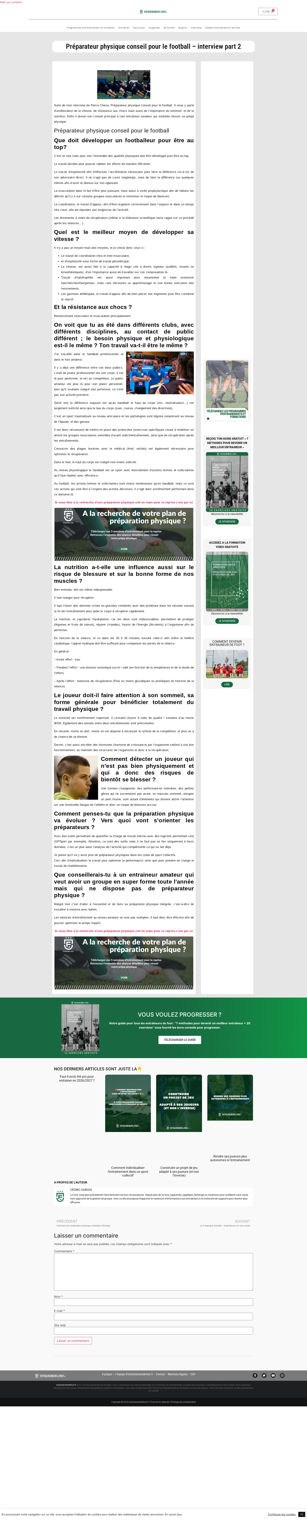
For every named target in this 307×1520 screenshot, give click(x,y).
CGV (193, 1374)
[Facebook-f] (255, 1375)
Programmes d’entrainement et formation (91, 27)
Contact (160, 1374)
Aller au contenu (11, 2)
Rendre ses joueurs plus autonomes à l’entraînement (230, 1158)
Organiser (154, 27)
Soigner (182, 27)
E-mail (59, 1310)
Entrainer (124, 27)
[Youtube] (273, 1375)
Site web (60, 1325)
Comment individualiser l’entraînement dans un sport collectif (128, 1171)
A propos (107, 1374)
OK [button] (301, 1514)
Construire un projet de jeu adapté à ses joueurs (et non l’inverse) (179, 1171)
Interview (196, 27)
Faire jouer (139, 27)
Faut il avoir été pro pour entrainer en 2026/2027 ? (77, 1078)
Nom (58, 1296)
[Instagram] (282, 1375)
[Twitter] (264, 1375)
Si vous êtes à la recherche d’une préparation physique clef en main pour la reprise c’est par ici (124, 502)
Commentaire (64, 1251)
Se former (169, 27)
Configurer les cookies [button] (282, 1514)
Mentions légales (178, 1374)
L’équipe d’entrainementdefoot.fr (134, 1374)
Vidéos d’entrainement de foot (222, 27)
